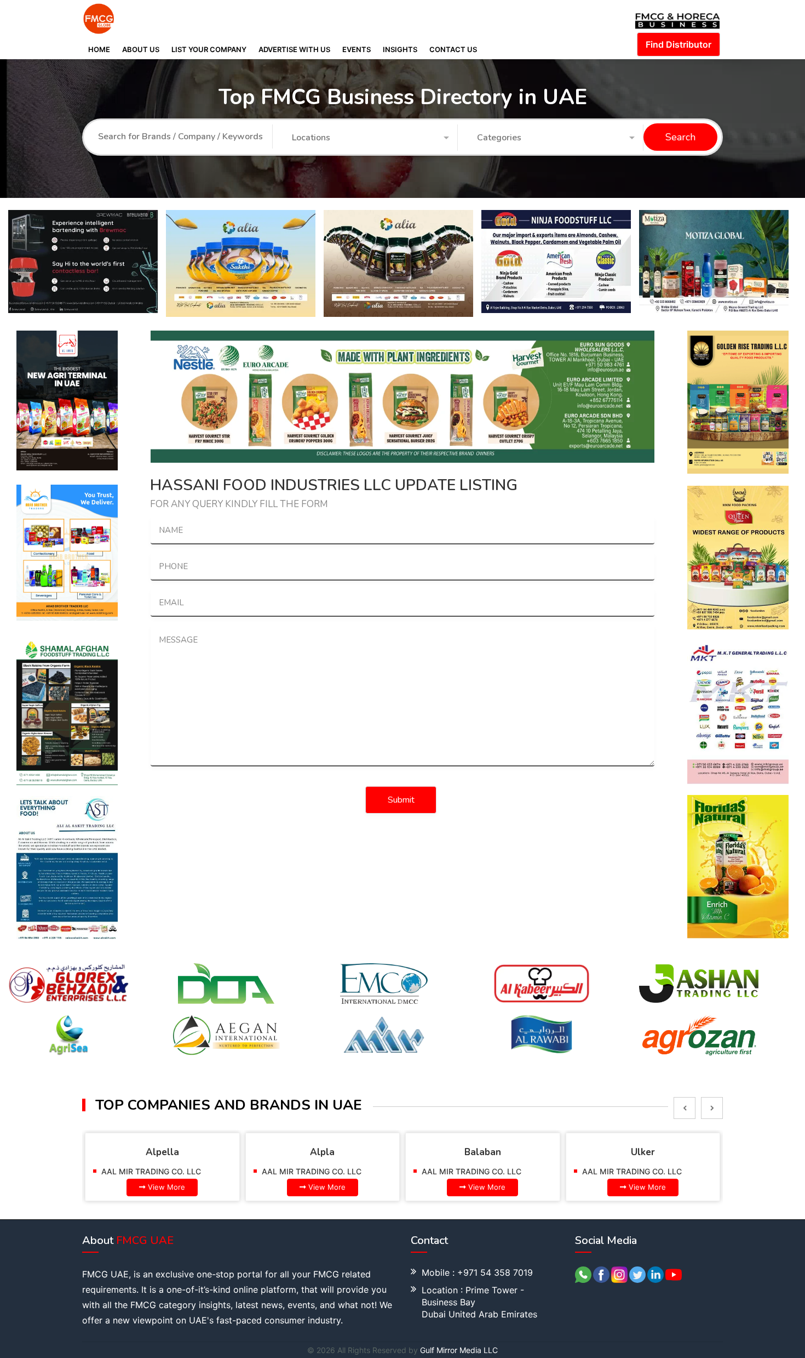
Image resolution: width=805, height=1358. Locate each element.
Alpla (322, 1152)
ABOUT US (140, 49)
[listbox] (684, 1108)
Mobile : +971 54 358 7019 (477, 1272)
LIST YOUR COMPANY (208, 49)
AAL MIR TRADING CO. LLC (151, 1171)
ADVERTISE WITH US (294, 49)
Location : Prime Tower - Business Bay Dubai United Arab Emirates (479, 1302)
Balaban (482, 1152)
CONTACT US (453, 49)
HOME (99, 49)
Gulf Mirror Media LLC (459, 1350)
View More (166, 1187)
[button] (371, 138)
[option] (87, 261)
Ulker (643, 1152)
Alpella (162, 1152)
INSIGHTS (400, 49)
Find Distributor (678, 44)
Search (680, 137)
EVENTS (356, 49)
